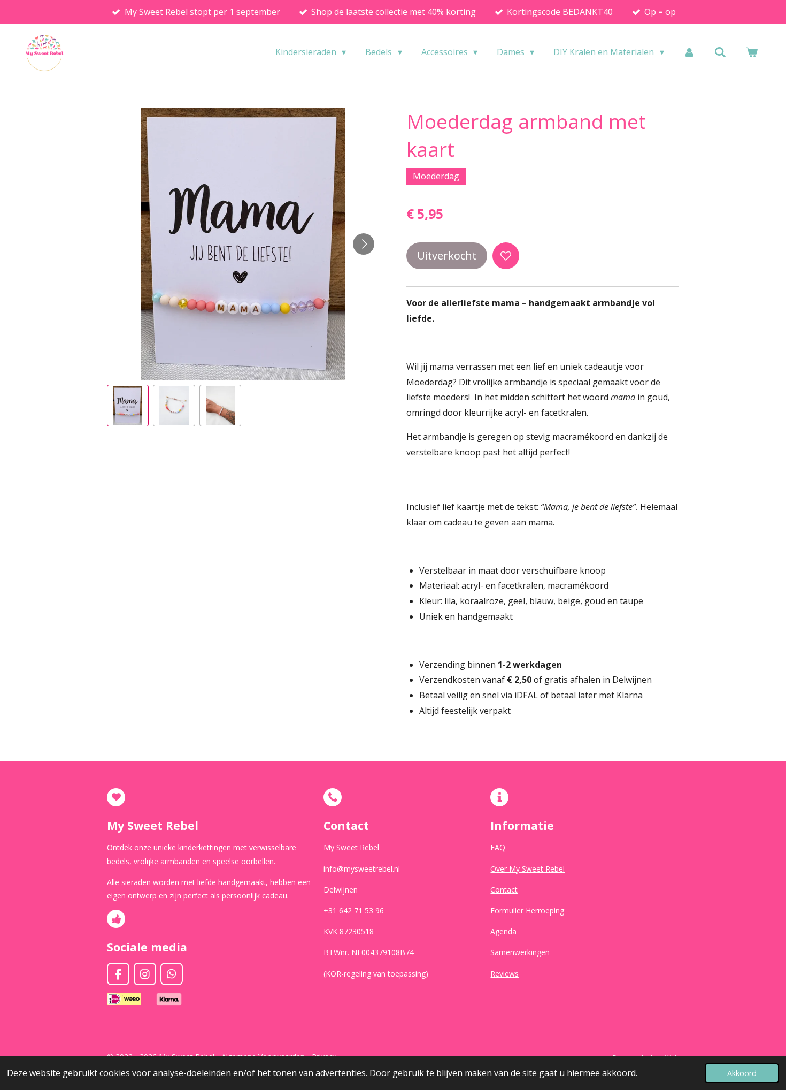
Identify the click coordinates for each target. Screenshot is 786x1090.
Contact (504, 890)
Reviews (504, 974)
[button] (128, 405)
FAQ (497, 847)
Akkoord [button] (742, 1073)
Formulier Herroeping (528, 910)
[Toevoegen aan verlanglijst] (505, 255)
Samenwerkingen (520, 952)
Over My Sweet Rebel (527, 869)
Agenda (504, 931)
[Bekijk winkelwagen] (752, 52)
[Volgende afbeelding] (363, 244)
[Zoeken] (720, 52)
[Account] (689, 52)
